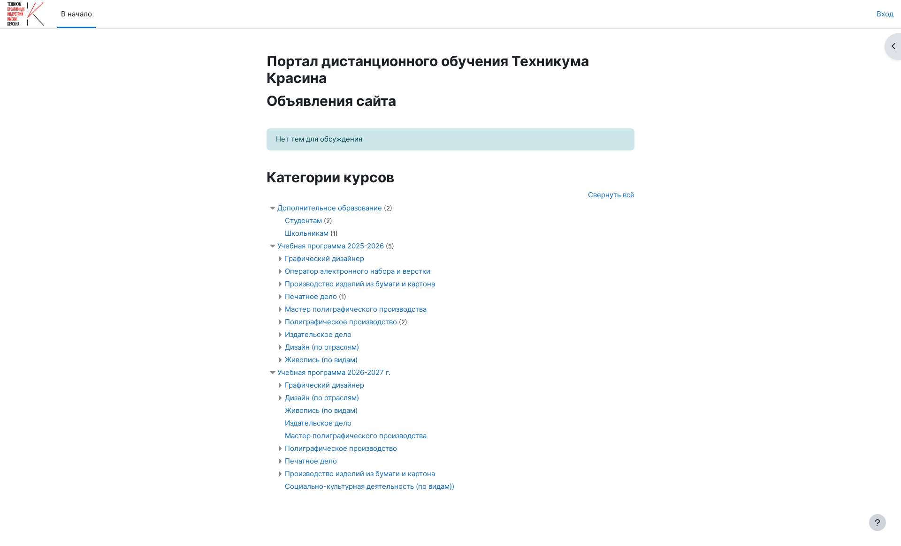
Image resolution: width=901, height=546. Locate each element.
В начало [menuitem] (76, 13)
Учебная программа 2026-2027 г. (333, 372)
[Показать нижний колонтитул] (877, 522)
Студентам (303, 220)
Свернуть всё (611, 194)
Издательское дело (318, 334)
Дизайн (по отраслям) (322, 347)
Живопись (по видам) (321, 359)
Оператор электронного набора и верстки (357, 271)
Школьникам (306, 233)
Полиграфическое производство (341, 321)
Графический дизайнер (324, 258)
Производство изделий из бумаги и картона (360, 283)
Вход (885, 13)
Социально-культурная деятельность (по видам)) (369, 486)
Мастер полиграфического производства (356, 309)
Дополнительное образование (329, 207)
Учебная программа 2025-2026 (330, 245)
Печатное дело (312, 296)
